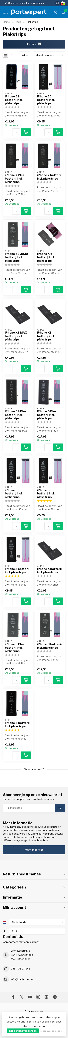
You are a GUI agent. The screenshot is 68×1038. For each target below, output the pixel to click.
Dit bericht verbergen (23, 1031)
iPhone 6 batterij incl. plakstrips (17, 724)
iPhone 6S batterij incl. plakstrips (13, 100)
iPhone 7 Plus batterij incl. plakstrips (14, 178)
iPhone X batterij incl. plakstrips (49, 570)
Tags (18, 22)
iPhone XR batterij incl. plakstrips (46, 257)
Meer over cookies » (51, 1030)
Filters (31, 44)
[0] (63, 12)
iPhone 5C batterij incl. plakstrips (46, 100)
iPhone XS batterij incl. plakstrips (46, 336)
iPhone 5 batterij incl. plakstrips (17, 570)
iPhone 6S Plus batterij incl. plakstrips (15, 415)
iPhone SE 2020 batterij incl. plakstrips (16, 257)
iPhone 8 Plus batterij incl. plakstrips (14, 647)
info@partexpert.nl (22, 979)
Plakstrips (32, 22)
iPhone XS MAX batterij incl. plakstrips (16, 336)
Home (6, 22)
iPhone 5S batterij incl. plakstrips (46, 493)
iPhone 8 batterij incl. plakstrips (49, 645)
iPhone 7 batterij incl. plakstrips (49, 176)
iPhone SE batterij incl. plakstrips (13, 493)
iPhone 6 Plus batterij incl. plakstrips (46, 415)
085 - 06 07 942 (20, 968)
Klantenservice (34, 850)
